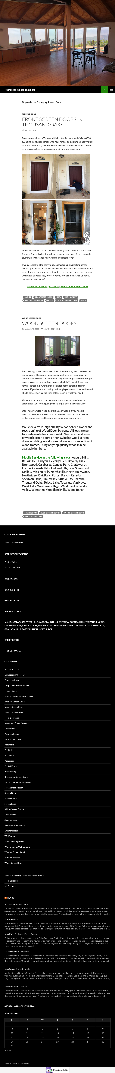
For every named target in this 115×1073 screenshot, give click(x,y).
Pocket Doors (10, 766)
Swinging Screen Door (67, 301)
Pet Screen (9, 760)
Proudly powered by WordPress (16, 1063)
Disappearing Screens (14, 674)
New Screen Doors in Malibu (17, 969)
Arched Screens (11, 669)
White (83, 301)
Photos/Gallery (11, 562)
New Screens (10, 728)
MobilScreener (11, 880)
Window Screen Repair (15, 852)
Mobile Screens (11, 717)
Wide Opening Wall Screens (17, 847)
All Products (10, 886)
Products (54, 286)
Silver (50, 301)
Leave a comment (52, 329)
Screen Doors (29, 114)
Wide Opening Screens (14, 841)
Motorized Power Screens (16, 723)
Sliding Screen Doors (50, 513)
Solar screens (10, 820)
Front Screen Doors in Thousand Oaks (52, 122)
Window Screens (12, 857)
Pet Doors (9, 744)
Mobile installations (37, 286)
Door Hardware (11, 680)
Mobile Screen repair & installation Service (24, 875)
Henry (10, 897)
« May (8, 1050)
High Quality (71, 297)
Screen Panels (10, 798)
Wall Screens (10, 836)
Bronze (28, 297)
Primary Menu (111, 89)
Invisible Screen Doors (14, 701)
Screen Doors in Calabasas (16, 951)
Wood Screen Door (31, 318)
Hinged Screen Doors (34, 301)
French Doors (10, 691)
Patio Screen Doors (13, 739)
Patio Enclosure (11, 734)
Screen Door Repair (13, 787)
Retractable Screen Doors (19, 89)
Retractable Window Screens (17, 782)
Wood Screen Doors (49, 323)
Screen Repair (10, 804)
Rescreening (10, 771)
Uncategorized (11, 830)
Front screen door (43, 297)
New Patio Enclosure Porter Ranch (20, 934)
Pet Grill (8, 750)
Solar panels (10, 814)
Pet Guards (9, 755)
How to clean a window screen (18, 696)
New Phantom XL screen (15, 986)
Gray (59, 297)
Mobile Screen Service (14, 542)
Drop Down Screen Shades (16, 685)
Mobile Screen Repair (14, 707)
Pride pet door (11, 919)
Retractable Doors (13, 567)
